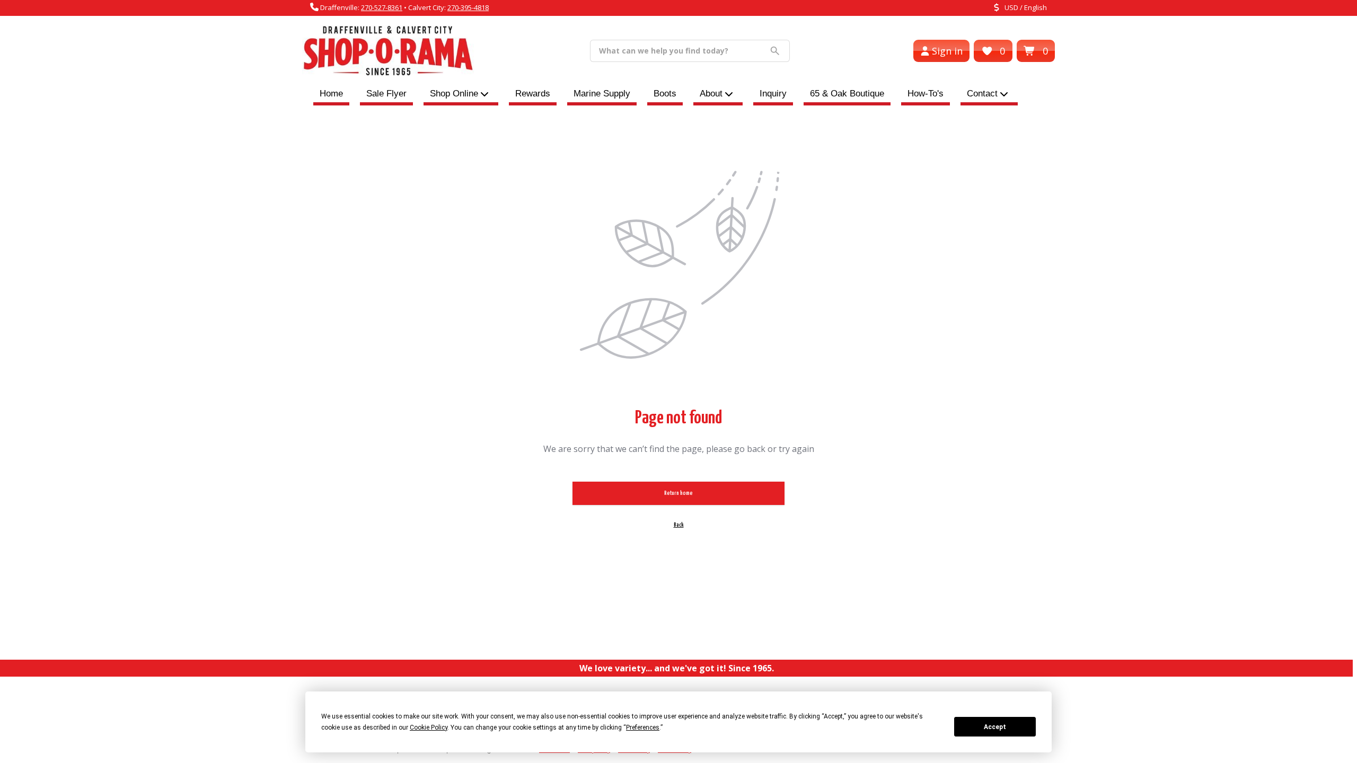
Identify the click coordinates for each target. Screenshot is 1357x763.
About (711, 93)
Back (679, 525)
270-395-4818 (468, 7)
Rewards (532, 93)
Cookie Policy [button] (428, 727)
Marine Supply (602, 93)
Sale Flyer (386, 93)
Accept (995, 727)
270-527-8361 (381, 7)
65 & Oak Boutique (847, 93)
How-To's (925, 93)
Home (331, 93)
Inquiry (773, 93)
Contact (982, 93)
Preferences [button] (642, 727)
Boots (665, 93)
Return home (678, 493)
